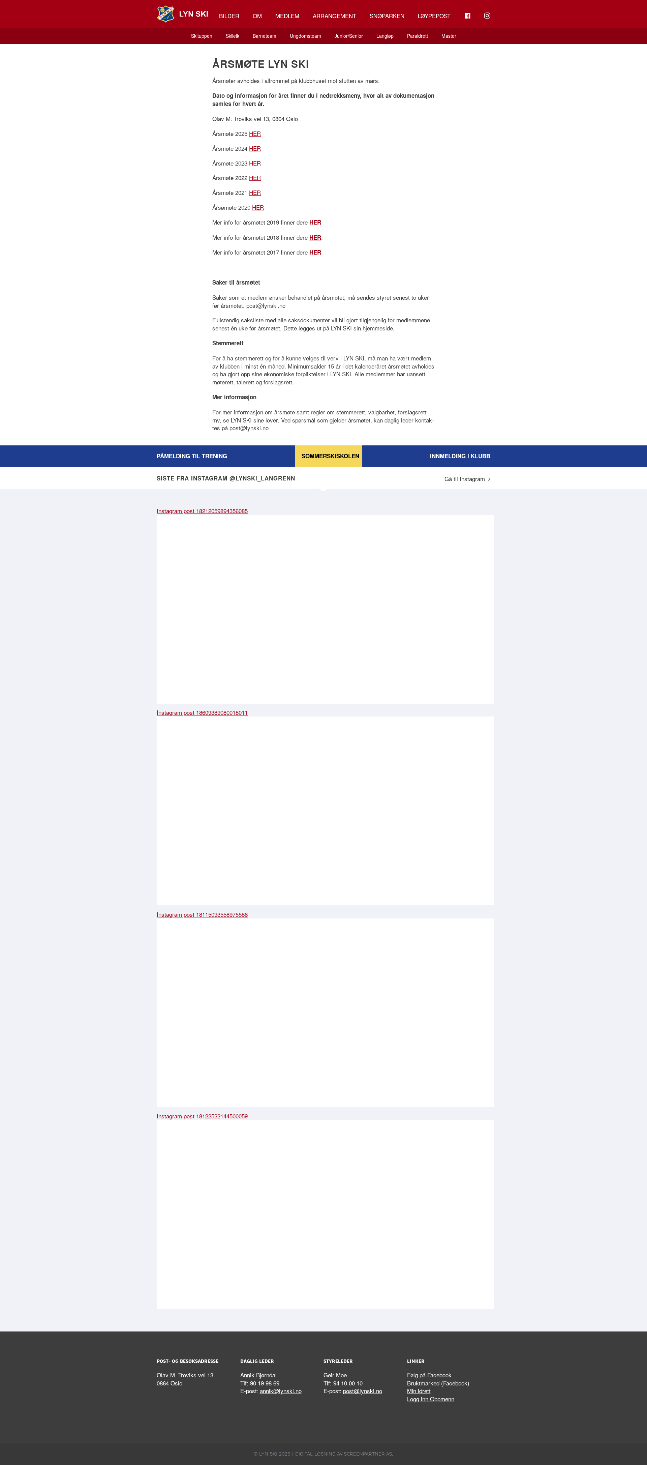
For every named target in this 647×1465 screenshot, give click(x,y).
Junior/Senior (349, 35)
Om (257, 15)
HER (255, 133)
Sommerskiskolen (330, 456)
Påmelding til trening (192, 456)
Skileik (232, 35)
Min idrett (419, 1390)
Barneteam (264, 35)
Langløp (385, 35)
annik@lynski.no (281, 1390)
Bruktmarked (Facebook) (438, 1383)
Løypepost (434, 15)
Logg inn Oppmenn (430, 1399)
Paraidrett (417, 35)
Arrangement (334, 15)
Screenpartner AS (368, 1454)
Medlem (287, 15)
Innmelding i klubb (460, 456)
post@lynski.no (362, 1390)
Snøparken (387, 15)
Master (448, 35)
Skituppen (201, 35)
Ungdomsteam (305, 35)
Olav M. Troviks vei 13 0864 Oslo (185, 1379)
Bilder (229, 15)
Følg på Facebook (429, 1375)
